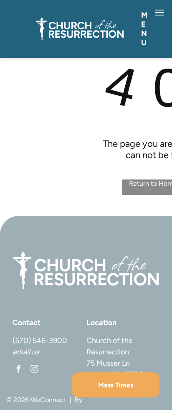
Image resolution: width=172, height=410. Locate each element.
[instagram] (34, 370)
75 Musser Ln (108, 363)
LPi (88, 400)
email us (26, 351)
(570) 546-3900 (40, 340)
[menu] (159, 12)
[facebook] (19, 370)
